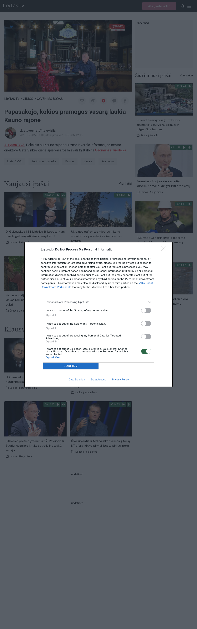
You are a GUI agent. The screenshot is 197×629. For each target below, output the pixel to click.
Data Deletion (76, 379)
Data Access (98, 379)
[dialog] (98, 314)
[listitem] (98, 302)
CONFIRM (71, 366)
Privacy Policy (120, 379)
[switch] (146, 310)
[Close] (165, 249)
